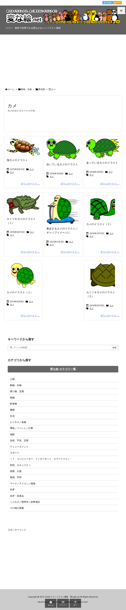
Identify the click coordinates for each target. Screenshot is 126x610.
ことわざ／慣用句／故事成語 (25, 501)
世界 (12, 489)
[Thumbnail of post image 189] (23, 204)
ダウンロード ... (30, 183)
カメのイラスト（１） (20, 292)
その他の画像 (17, 507)
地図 (12, 434)
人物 (12, 379)
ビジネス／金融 (18, 422)
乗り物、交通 (17, 391)
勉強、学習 (15, 477)
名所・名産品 (17, 495)
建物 (12, 409)
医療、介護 (15, 471)
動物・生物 (26, 89)
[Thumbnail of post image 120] (23, 275)
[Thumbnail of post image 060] (102, 207)
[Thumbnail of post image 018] (62, 209)
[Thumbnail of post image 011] (102, 275)
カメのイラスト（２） (99, 224)
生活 (12, 415)
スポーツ (14, 452)
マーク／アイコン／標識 (22, 483)
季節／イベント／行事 (21, 428)
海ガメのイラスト (17, 160)
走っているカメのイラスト (102, 162)
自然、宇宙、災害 (19, 440)
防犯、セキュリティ (20, 465)
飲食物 (13, 403)
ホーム (11, 89)
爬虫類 (41, 89)
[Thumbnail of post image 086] (23, 147)
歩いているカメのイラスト (62, 164)
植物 (12, 397)
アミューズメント (19, 446)
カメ (32, 169)
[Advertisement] (63, 59)
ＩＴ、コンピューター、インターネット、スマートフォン (40, 458)
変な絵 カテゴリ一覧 (63, 369)
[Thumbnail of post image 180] (62, 149)
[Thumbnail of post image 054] (102, 148)
